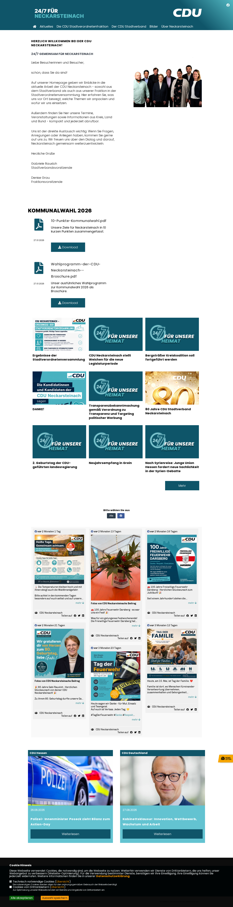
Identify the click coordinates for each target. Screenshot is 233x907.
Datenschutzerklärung (113, 876)
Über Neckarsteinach (177, 26)
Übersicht (62, 882)
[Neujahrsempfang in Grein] (115, 450)
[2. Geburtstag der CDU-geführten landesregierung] (59, 450)
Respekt (128, 715)
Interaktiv (47, 33)
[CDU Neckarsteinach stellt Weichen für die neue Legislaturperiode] (115, 343)
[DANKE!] (59, 398)
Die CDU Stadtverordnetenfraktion (82, 26)
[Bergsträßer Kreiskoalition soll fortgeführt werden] (172, 343)
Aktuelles (46, 26)
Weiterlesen (70, 834)
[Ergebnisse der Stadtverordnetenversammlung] (59, 344)
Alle (111, 515)
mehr (79, 603)
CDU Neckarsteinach (50, 612)
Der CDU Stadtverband (129, 26)
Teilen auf (66, 615)
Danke (118, 715)
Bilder (154, 26)
